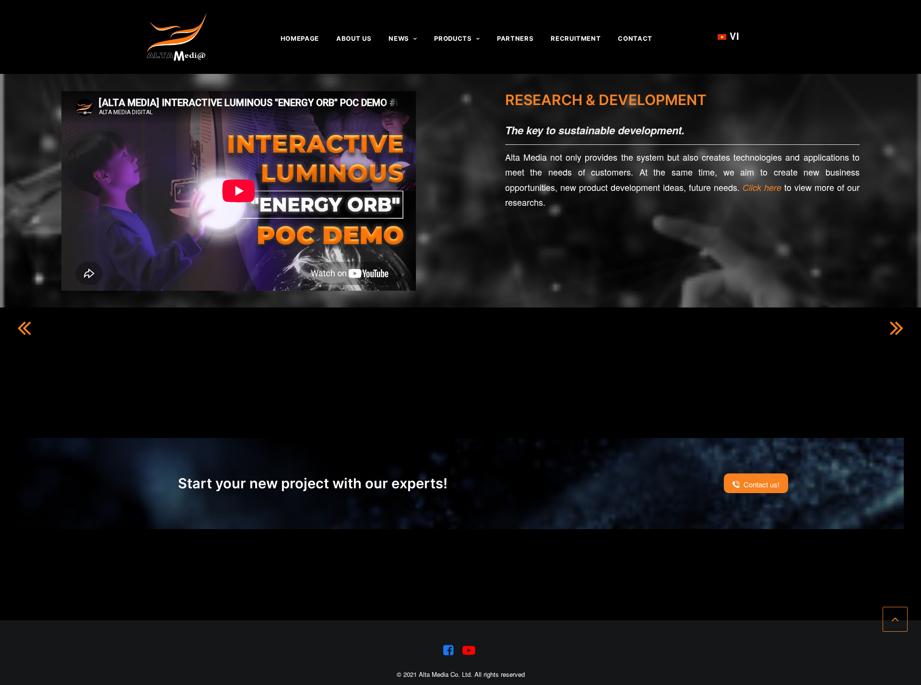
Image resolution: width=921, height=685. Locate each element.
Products (453, 38)
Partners (515, 38)
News (399, 38)
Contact (635, 38)
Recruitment (576, 38)
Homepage (300, 38)
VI (728, 36)
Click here (762, 187)
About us (353, 38)
